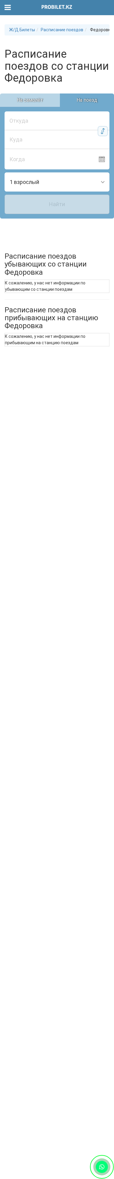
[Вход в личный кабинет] (105, 7)
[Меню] (8, 8)
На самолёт (30, 100)
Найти (57, 204)
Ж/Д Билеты (22, 29)
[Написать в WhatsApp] (102, 1167)
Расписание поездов (62, 29)
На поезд (87, 100)
